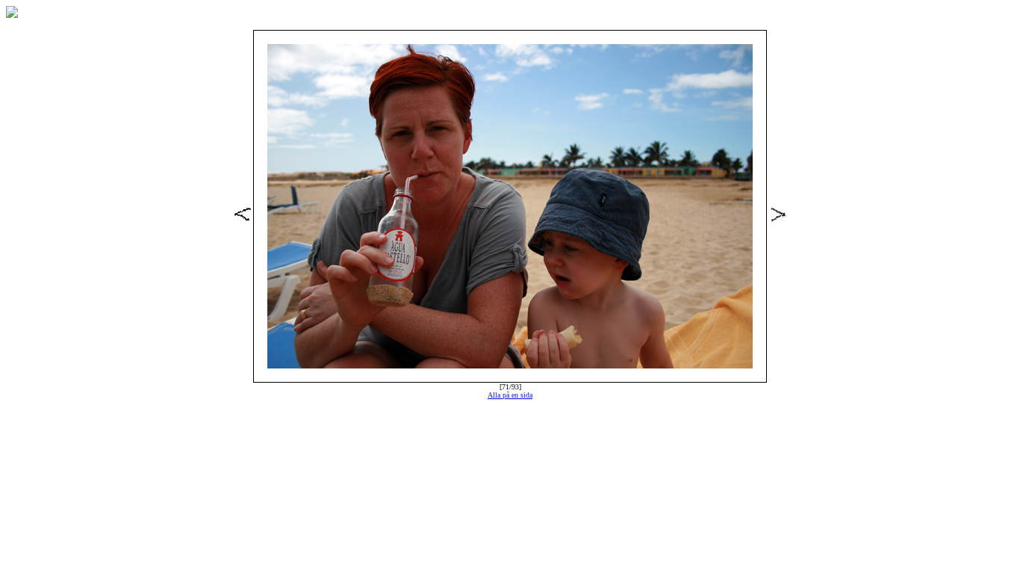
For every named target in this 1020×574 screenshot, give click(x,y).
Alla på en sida (510, 395)
